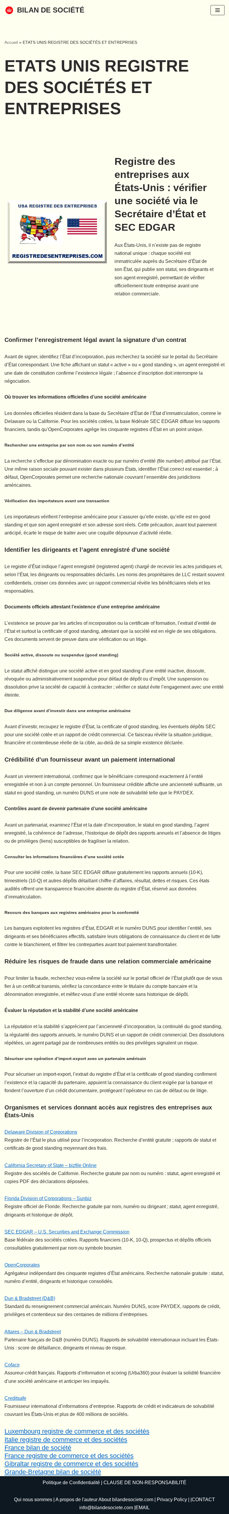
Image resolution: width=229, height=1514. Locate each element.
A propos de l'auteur (76, 1499)
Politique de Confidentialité (71, 1482)
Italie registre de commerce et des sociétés (65, 1439)
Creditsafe (15, 1398)
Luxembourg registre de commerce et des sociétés (76, 1431)
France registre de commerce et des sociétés (69, 1455)
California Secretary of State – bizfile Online (50, 1165)
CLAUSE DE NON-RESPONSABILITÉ (144, 1482)
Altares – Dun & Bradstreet (32, 1331)
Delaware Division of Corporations (40, 1132)
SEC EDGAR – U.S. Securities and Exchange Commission (66, 1231)
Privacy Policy (172, 1499)
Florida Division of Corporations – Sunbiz (48, 1198)
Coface (12, 1364)
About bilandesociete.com (125, 1499)
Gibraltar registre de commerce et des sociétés (71, 1463)
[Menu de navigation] (218, 10)
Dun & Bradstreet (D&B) (29, 1298)
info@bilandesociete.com (106, 1507)
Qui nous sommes (33, 1499)
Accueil (11, 42)
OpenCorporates (22, 1264)
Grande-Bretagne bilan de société (52, 1472)
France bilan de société (37, 1447)
